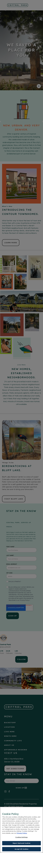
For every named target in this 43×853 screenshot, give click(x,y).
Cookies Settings (21, 837)
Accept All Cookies (21, 849)
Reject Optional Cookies (21, 843)
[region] (21, 830)
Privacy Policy (22, 833)
